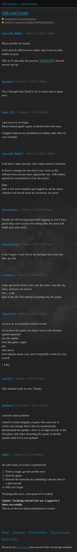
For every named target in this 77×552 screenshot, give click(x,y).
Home (5, 532)
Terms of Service (60, 532)
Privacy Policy (10, 538)
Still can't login (15, 13)
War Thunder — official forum (20, 3)
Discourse (22, 547)
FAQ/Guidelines (37, 532)
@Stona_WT (47, 60)
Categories (19, 532)
